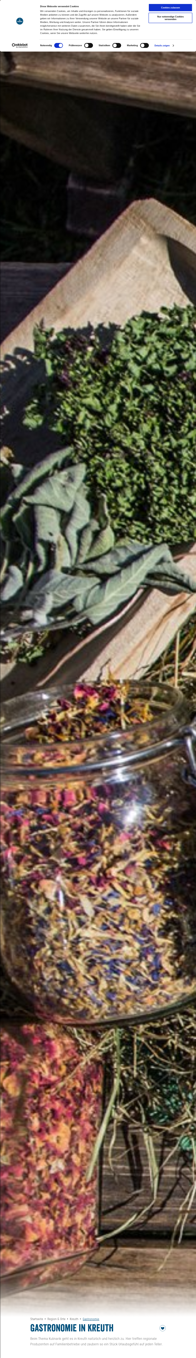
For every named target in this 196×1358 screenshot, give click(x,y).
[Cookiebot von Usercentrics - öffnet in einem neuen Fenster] (19, 45)
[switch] (88, 45)
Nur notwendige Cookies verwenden (170, 17)
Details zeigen (162, 45)
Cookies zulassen (170, 7)
